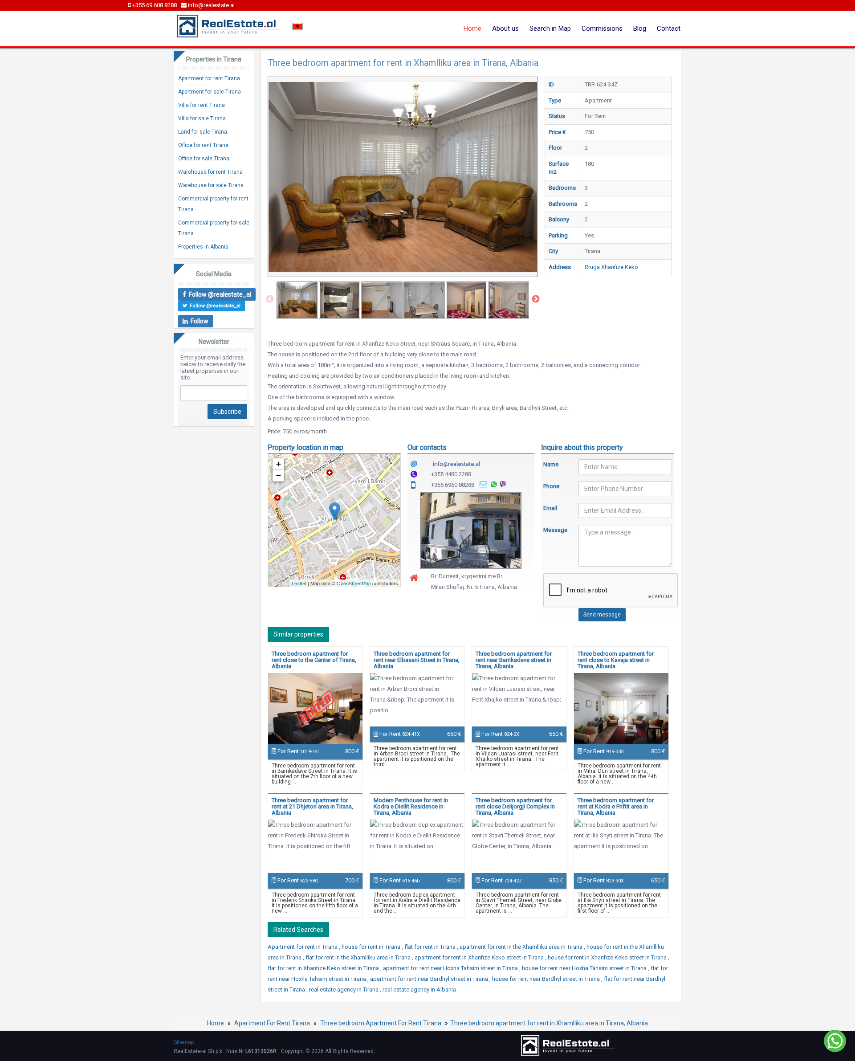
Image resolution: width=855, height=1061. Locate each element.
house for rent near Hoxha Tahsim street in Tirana (585, 968)
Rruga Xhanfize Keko (611, 267)
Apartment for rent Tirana (209, 78)
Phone (551, 486)
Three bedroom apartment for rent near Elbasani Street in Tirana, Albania (417, 659)
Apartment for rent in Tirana (303, 946)
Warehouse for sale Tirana (211, 185)
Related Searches (298, 929)
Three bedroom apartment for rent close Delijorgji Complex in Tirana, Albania (515, 806)
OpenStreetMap (354, 583)
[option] (297, 300)
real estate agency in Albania (419, 989)
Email (550, 508)
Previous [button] (269, 299)
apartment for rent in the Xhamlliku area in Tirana (522, 946)
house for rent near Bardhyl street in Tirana (546, 978)
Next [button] (535, 299)
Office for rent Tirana (203, 145)
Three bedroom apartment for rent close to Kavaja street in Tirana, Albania (616, 659)
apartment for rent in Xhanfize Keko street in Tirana (480, 957)
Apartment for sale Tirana (209, 92)
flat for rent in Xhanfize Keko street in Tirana (324, 968)
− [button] (278, 475)
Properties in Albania (203, 247)
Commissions (602, 28)
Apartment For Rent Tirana (272, 1023)
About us (505, 28)
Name (550, 464)
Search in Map (550, 28)
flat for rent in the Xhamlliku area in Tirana (358, 957)
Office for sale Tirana (203, 158)
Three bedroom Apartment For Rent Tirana (380, 1023)
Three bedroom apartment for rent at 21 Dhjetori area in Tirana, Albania (312, 806)
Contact (668, 28)
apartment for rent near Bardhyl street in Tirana (429, 978)
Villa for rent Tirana (201, 105)
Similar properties (298, 634)
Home (472, 28)
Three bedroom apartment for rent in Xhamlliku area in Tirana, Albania (549, 1023)
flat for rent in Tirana (430, 946)
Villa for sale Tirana (202, 118)
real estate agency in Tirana (344, 989)
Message (554, 529)
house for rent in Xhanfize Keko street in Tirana (608, 957)
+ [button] (278, 464)
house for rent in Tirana (372, 946)
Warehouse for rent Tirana (210, 172)
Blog (639, 28)
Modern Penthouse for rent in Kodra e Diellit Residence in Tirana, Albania (411, 806)
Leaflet (299, 583)
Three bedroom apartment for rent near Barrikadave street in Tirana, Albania (514, 659)
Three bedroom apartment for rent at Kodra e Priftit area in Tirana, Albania (616, 806)
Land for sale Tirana (202, 132)
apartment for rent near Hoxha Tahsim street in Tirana (451, 968)
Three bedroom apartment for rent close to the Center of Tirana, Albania (314, 659)
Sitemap (184, 1042)
